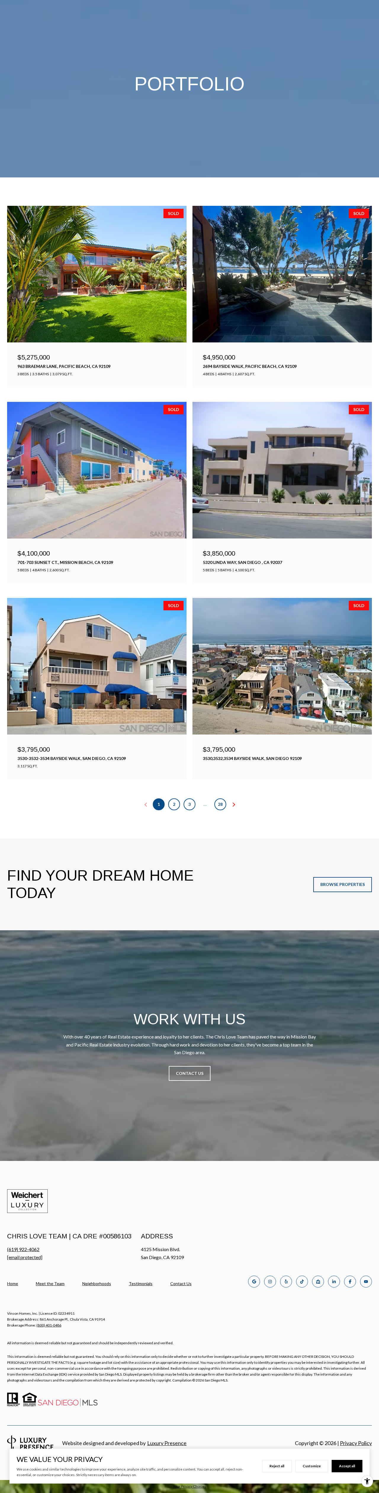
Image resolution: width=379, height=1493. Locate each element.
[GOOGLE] (254, 1281)
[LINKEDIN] (334, 1281)
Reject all (276, 1466)
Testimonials (140, 1283)
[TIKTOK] (302, 1281)
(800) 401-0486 (48, 1325)
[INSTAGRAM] (270, 1281)
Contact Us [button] (189, 1073)
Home (12, 1283)
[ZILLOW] (318, 1281)
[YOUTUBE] (366, 1281)
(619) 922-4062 (23, 1249)
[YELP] (286, 1281)
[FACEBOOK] (350, 1281)
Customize (312, 1466)
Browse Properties (342, 884)
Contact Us (181, 1283)
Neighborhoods (96, 1283)
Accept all (347, 1466)
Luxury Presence (167, 1443)
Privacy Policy (356, 1443)
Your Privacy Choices (189, 1486)
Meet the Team (50, 1283)
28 (220, 804)
